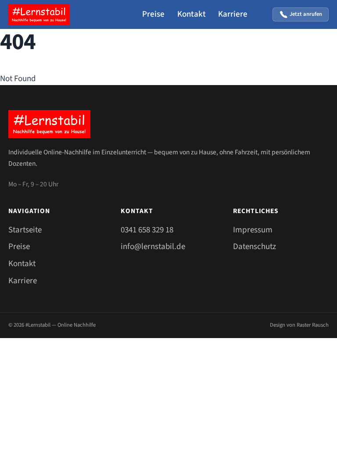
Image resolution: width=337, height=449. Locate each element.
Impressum (252, 230)
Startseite (25, 230)
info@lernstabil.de (153, 247)
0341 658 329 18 (147, 230)
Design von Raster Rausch (299, 325)
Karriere (232, 14)
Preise (153, 14)
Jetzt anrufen (306, 14)
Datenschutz (254, 247)
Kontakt (191, 14)
